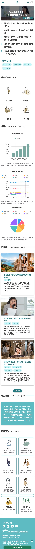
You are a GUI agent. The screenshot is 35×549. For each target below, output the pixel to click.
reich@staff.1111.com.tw (10, 537)
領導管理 (7, 323)
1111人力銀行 (6, 532)
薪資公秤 (18, 532)
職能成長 (15, 323)
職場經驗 (7, 367)
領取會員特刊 (17, 547)
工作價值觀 (17, 370)
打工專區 (13, 532)
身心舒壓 (7, 280)
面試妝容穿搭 (17, 367)
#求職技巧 (6, 68)
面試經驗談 (24, 532)
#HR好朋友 (6, 65)
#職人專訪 (27, 65)
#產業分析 (17, 65)
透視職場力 (8, 370)
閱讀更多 (17, 390)
